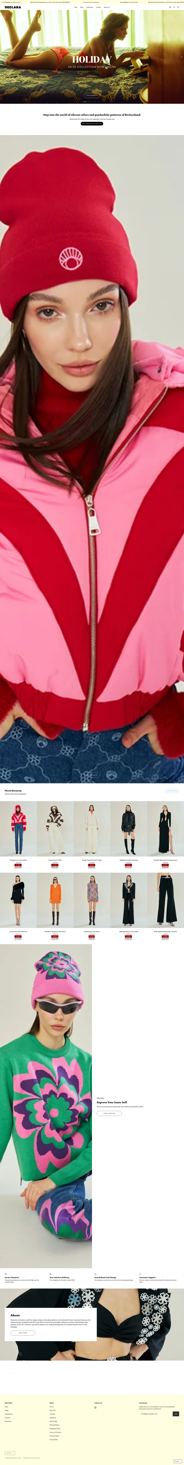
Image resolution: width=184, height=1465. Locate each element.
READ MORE (23, 1333)
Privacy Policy (54, 1436)
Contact (7, 1418)
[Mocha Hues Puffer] (55, 829)
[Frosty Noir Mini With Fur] (18, 900)
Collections (9, 1414)
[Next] (181, 56)
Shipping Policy (55, 1429)
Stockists (53, 1418)
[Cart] (178, 7)
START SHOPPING (109, 1113)
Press (52, 1407)
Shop (6, 1410)
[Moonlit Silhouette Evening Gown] (165, 829)
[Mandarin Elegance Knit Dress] (55, 900)
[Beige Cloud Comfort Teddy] (92, 829)
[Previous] (2, 56)
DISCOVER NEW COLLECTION (92, 123)
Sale (6, 1407)
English (9, 1453)
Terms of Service (55, 1432)
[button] (178, 1461)
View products (92, 95)
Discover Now (172, 791)
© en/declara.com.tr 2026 (13, 1458)
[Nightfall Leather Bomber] (128, 829)
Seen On (53, 1410)
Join (30, 1383)
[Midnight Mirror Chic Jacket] (128, 900)
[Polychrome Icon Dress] (92, 900)
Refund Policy (54, 1425)
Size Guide (53, 1421)
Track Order (54, 1440)
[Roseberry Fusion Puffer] (18, 829)
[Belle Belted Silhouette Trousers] (165, 900)
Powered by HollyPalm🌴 (31, 1458)
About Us (8, 1421)
